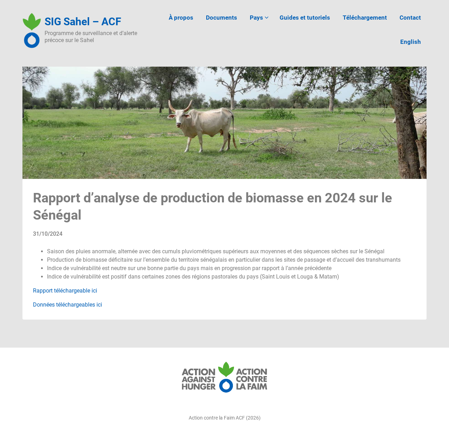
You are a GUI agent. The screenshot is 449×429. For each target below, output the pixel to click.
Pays (256, 17)
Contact (410, 17)
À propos (181, 17)
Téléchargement (365, 17)
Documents (221, 17)
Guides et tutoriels (305, 17)
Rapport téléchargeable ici (65, 290)
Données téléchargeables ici (67, 304)
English (410, 41)
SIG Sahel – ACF (83, 21)
